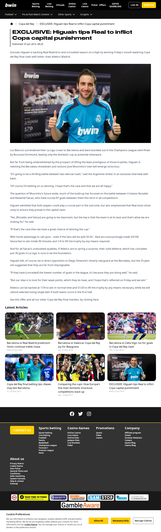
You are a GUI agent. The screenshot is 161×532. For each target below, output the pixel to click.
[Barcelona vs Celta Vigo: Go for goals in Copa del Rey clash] (131, 326)
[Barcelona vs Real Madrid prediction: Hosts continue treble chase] (29, 326)
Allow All (98, 520)
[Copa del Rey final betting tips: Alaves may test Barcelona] (29, 367)
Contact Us (22, 430)
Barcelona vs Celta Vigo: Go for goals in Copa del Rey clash (131, 344)
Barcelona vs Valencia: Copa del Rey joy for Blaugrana (79, 344)
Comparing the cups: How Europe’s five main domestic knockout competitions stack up (79, 387)
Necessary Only (121, 520)
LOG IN (134, 4)
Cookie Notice (30, 524)
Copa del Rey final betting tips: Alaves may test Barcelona (29, 386)
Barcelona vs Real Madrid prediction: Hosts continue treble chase (28, 344)
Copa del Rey (26, 24)
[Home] (11, 23)
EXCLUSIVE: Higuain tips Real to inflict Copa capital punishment (131, 386)
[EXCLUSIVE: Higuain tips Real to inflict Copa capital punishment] (131, 367)
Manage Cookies (143, 520)
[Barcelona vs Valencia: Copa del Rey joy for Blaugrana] (80, 326)
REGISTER (149, 4)
